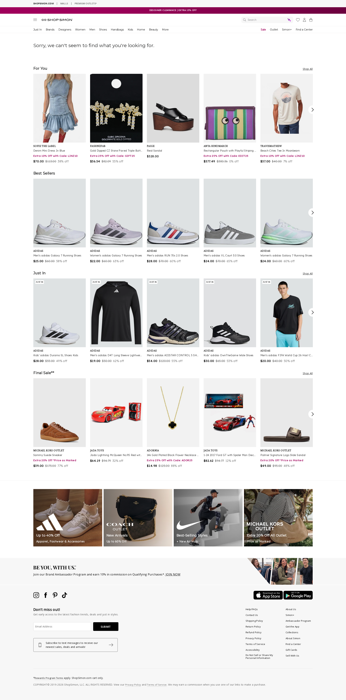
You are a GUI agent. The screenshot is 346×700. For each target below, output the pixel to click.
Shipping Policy (254, 620)
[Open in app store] (268, 598)
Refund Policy (253, 632)
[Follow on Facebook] (46, 597)
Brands (50, 29)
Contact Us (252, 615)
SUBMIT (106, 626)
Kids (130, 29)
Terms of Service (255, 644)
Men (92, 29)
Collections (292, 632)
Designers (64, 29)
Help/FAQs (252, 609)
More (165, 29)
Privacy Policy (253, 638)
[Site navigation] (35, 20)
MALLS (64, 3)
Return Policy (253, 626)
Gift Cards (291, 649)
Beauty (153, 29)
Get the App (292, 626)
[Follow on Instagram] (36, 597)
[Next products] (312, 109)
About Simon (293, 638)
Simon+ (287, 29)
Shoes (103, 29)
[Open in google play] (298, 598)
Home (141, 29)
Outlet (274, 29)
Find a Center (304, 29)
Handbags (117, 29)
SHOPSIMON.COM (43, 3)
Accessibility (253, 649)
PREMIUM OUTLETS (86, 3)
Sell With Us (292, 655)
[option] (59, 118)
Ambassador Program (298, 620)
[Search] (267, 20)
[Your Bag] (311, 21)
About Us (291, 609)
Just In (37, 29)
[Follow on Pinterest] (55, 597)
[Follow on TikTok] (64, 597)
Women (80, 29)
